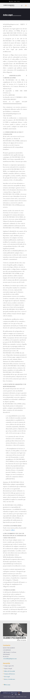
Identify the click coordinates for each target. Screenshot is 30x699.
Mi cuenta (7, 684)
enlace (13, 530)
